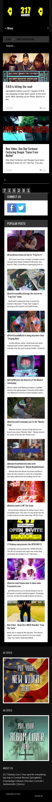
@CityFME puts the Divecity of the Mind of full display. (25, 381)
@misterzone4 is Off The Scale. (20, 505)
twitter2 (21, 207)
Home (8, 39)
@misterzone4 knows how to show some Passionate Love (24, 584)
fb (11, 207)
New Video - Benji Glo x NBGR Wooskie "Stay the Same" (25, 626)
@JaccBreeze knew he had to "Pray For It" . (25, 254)
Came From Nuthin (25, 39)
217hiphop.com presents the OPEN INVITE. (24, 544)
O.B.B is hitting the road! (19, 86)
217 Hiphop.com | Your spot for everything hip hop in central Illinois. (25, 795)
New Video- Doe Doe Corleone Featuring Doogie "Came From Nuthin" (22, 152)
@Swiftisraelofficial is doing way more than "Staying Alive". (25, 337)
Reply (44, 107)
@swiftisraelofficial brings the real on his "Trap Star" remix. (24, 295)
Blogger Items (11, 798)
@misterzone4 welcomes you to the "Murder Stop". (25, 423)
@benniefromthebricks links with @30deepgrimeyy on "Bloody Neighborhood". (26, 465)
